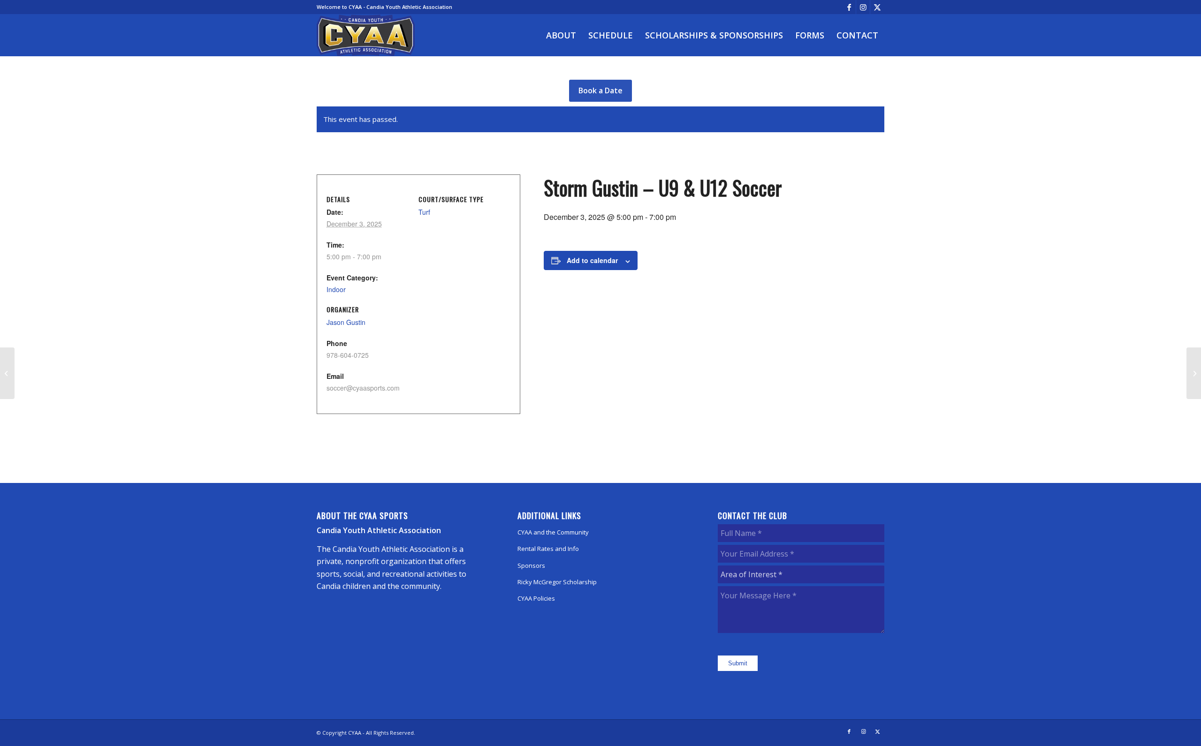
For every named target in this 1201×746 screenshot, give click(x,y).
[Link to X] (877, 7)
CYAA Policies (536, 598)
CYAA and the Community (553, 532)
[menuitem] (561, 35)
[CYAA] (366, 35)
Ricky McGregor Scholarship (557, 582)
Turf (424, 212)
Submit (737, 663)
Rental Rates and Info (548, 548)
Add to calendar (592, 260)
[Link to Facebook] (849, 7)
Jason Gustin (346, 322)
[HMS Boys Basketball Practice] (7, 373)
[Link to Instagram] (863, 7)
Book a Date (600, 90)
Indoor (336, 289)
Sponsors (531, 565)
